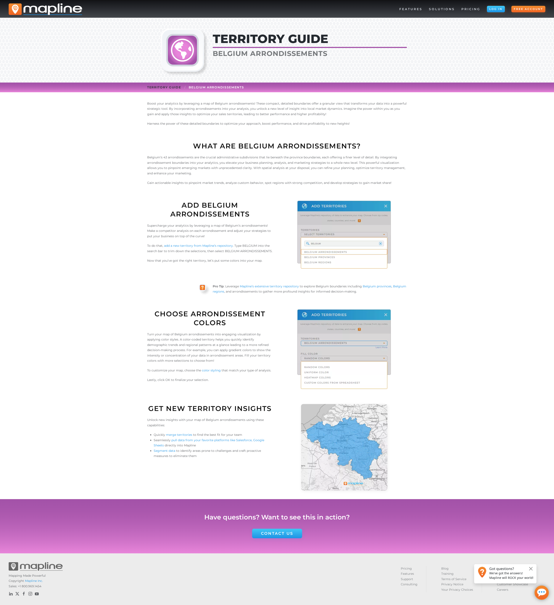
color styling (211, 370)
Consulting (409, 584)
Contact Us (277, 533)
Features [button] (410, 9)
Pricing (470, 9)
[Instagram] (30, 594)
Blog (445, 568)
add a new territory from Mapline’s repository (198, 246)
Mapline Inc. (34, 581)
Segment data (165, 451)
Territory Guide (164, 87)
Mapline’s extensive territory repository (269, 286)
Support (407, 579)
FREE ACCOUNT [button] (528, 9)
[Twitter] (17, 594)
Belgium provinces (377, 286)
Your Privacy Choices (457, 590)
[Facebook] (24, 594)
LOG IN (495, 9)
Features (407, 574)
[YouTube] (37, 594)
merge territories (179, 435)
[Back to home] (45, 9)
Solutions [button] (442, 9)
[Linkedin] (11, 594)
